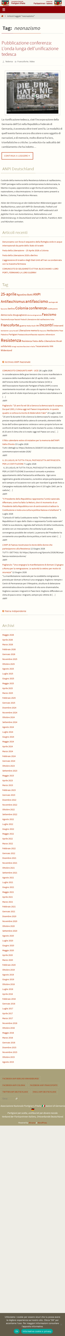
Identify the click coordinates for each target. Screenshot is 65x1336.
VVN (51, 345)
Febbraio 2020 (9, 964)
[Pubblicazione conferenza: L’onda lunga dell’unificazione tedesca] (32, 92)
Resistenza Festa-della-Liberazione (39, 340)
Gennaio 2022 (8, 852)
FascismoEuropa (7, 319)
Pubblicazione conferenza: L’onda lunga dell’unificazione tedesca (30, 48)
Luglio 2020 (7, 939)
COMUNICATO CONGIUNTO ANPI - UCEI (20, 369)
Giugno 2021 (8, 886)
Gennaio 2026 (8, 653)
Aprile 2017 (7, 1012)
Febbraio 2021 (9, 905)
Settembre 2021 (9, 871)
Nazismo (43, 330)
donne (29, 314)
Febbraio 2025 (9, 697)
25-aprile (8, 293)
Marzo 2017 (7, 1017)
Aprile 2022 (7, 838)
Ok (16, 1331)
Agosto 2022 (8, 818)
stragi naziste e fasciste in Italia (23, 346)
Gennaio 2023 (8, 794)
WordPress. (42, 1122)
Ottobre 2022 (8, 808)
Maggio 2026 (8, 634)
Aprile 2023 (7, 779)
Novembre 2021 (9, 862)
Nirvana (32, 1122)
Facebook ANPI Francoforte (44, 1084)
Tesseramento (42, 345)
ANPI (37, 293)
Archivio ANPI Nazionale (17, 361)
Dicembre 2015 (9, 1046)
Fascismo (49, 313)
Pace (61, 330)
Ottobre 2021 (8, 867)
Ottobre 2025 (8, 663)
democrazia (6, 314)
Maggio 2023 (8, 774)
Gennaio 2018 (8, 1003)
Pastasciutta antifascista (27, 334)
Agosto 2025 (8, 668)
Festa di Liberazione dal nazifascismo (35, 319)
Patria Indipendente (15, 610)
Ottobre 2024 (8, 716)
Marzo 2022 (7, 842)
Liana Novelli (13, 330)
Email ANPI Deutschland (44, 1091)
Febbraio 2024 (9, 755)
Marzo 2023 (7, 784)
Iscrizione (4, 330)
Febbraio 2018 (9, 998)
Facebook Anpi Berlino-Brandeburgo (21, 1078)
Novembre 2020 (9, 920)
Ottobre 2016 (8, 1027)
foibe (52, 319)
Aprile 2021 (7, 896)
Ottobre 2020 (8, 925)
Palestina (4, 334)
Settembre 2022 (9, 813)
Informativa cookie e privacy (37, 1331)
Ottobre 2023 (8, 765)
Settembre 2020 (9, 930)
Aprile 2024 (7, 745)
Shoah (59, 340)
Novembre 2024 (9, 711)
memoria (35, 329)
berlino (11, 308)
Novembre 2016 (9, 1022)
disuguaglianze (20, 314)
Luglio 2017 (7, 1007)
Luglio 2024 (7, 731)
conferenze (38, 307)
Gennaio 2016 (8, 1041)
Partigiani (13, 333)
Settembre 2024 (9, 721)
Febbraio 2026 (9, 648)
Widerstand (6, 349)
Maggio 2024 (8, 740)
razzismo (41, 334)
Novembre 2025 (9, 658)
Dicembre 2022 (9, 799)
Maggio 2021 (8, 891)
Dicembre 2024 (9, 706)
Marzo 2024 (7, 750)
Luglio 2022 (7, 823)
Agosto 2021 (8, 876)
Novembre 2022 (9, 804)
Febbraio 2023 (9, 789)
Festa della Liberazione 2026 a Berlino (20, 254)
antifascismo (36, 300)
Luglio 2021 (7, 881)
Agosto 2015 (8, 1061)
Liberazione (24, 329)
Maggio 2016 (8, 1032)
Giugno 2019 (8, 978)
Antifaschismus (13, 300)
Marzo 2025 (7, 692)
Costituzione (52, 308)
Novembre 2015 (9, 1051)
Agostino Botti (25, 294)
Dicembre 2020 (9, 915)
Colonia (21, 307)
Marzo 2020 (7, 959)
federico (9, 61)
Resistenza (11, 339)
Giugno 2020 (8, 944)
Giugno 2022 (8, 828)
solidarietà (6, 345)
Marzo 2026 (7, 643)
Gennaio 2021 (8, 910)
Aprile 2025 (7, 687)
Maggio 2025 (8, 682)
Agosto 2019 (8, 973)
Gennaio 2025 (8, 702)
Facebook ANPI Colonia (14, 1084)
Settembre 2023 (9, 769)
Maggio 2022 (8, 833)
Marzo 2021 (7, 901)
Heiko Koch (31, 325)
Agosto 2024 (8, 726)
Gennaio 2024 (8, 760)
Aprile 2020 (7, 954)
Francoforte (22, 61)
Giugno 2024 (8, 736)
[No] (61, 1324)
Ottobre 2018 (8, 983)
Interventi (58, 324)
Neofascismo (53, 330)
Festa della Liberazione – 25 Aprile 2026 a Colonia (25, 249)
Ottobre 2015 (8, 1056)
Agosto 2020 (8, 935)
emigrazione (36, 314)
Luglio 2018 (7, 988)
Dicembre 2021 (9, 857)
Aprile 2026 (7, 639)
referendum (50, 334)
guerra (23, 324)
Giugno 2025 (8, 677)
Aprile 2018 (7, 993)
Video (32, 61)
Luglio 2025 (7, 673)
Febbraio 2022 (9, 847)
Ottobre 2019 (8, 969)
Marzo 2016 (7, 1036)
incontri (46, 324)
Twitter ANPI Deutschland (15, 1091)
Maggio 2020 (8, 949)
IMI (37, 325)
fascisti (17, 319)
